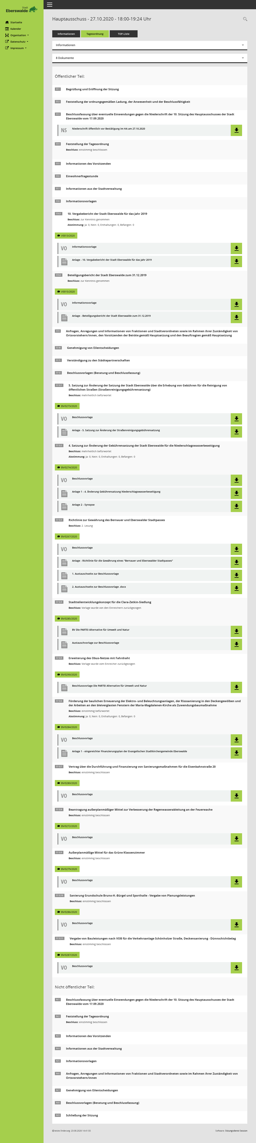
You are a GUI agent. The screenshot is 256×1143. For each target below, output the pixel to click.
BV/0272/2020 (69, 826)
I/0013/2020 (68, 235)
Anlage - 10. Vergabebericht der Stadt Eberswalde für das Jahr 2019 (112, 259)
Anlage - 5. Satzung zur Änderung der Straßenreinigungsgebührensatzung (116, 430)
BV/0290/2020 (69, 674)
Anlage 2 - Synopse (83, 504)
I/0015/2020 (68, 291)
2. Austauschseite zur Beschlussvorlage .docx (99, 586)
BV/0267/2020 (69, 536)
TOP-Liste (123, 33)
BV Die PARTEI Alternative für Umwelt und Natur (100, 629)
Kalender (15, 28)
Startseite (16, 22)
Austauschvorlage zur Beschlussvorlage (95, 642)
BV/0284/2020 (69, 727)
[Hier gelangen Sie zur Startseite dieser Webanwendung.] (22, 9)
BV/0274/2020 (69, 467)
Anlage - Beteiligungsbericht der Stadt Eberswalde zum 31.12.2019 (111, 315)
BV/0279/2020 (69, 869)
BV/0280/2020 (69, 783)
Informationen (66, 33)
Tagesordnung (95, 33)
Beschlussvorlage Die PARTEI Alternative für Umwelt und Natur (109, 685)
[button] (22, 35)
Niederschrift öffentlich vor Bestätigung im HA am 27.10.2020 (108, 128)
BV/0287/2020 (69, 955)
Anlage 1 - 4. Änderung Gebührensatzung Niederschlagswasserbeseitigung (116, 491)
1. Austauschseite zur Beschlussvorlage (95, 573)
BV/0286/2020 (69, 912)
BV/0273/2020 (69, 406)
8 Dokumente (65, 58)
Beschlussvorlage (82, 417)
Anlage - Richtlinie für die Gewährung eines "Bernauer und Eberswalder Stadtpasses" (122, 560)
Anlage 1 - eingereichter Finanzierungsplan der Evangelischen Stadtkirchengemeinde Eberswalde (129, 751)
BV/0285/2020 (69, 618)
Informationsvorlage (84, 246)
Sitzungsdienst (236, 1130)
